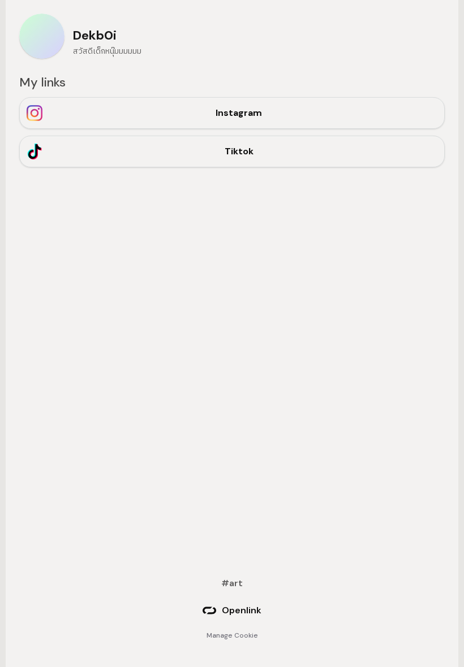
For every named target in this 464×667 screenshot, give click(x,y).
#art (232, 583)
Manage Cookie (232, 635)
